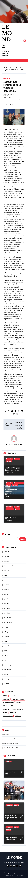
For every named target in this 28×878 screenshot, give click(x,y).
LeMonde (6, 709)
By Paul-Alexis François (13, 95)
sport (5, 650)
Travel (6, 674)
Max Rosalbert (11, 494)
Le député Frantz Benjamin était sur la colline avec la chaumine (11, 797)
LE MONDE (14, 857)
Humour (6, 603)
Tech (5, 660)
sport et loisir (8, 716)
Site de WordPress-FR (11, 748)
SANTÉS (6, 641)
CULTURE (14, 485)
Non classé (7, 617)
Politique (8, 461)
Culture (19, 702)
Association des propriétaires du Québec (11, 818)
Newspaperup (9, 875)
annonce (15, 699)
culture (8, 485)
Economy (6, 580)
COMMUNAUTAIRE (9, 702)
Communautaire (18, 482)
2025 (5, 695)
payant (17, 509)
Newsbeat (7, 613)
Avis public (7, 561)
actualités (14, 695)
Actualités (9, 458)
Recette (6, 636)
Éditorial (6, 78)
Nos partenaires (18, 709)
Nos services (9, 509)
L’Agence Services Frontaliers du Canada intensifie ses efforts (11, 841)
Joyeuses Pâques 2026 (11, 773)
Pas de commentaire (10, 100)
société (13, 712)
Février (6, 706)
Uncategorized (8, 679)
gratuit (6, 599)
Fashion (6, 589)
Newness (7, 608)
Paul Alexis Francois (13, 470)
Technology (7, 669)
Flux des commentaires (10, 743)
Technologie (8, 665)
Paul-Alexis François (15, 444)
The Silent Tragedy (12, 468)
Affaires (6, 556)
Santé (5, 712)
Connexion (6, 734)
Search (7, 534)
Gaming (6, 594)
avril (22, 699)
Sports (6, 655)
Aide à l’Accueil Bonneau (11, 490)
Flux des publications (10, 739)
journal (14, 706)
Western (6, 683)
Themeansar (19, 875)
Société (6, 646)
